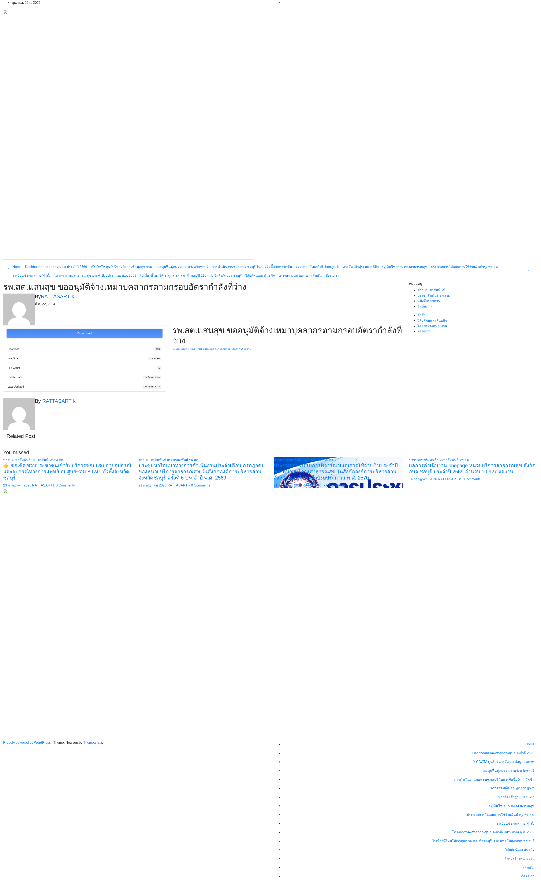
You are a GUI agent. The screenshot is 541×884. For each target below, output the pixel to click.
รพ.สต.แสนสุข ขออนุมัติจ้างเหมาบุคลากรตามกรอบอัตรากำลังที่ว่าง (211, 349)
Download (84, 333)
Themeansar (92, 742)
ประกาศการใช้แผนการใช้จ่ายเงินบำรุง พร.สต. (465, 267)
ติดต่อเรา (332, 275)
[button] (8, 268)
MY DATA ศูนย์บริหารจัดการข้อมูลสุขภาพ (121, 267)
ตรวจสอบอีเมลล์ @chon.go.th (317, 267)
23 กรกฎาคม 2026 (17, 485)
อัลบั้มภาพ (425, 306)
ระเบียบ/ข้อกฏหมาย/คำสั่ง (31, 275)
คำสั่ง (421, 315)
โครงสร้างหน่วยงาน (293, 275)
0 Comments (65, 485)
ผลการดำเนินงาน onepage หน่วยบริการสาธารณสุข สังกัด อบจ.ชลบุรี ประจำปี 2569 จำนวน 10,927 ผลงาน (472, 468)
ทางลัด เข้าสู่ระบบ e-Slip (361, 267)
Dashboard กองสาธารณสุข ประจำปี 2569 (56, 267)
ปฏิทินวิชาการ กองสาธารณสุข (405, 267)
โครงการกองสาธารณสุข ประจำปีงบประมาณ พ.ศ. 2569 (95, 275)
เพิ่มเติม (316, 275)
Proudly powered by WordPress (27, 742)
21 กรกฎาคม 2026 (152, 485)
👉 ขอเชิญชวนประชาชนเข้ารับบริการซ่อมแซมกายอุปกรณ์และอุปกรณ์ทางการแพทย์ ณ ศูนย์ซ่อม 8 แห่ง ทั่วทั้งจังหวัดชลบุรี (67, 472)
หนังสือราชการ (428, 301)
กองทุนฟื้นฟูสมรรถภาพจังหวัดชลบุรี (182, 267)
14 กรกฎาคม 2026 (423, 479)
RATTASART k (57, 296)
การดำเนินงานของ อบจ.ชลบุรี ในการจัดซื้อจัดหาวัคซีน (252, 267)
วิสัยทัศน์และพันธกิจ (260, 275)
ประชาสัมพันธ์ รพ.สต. (433, 295)
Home (17, 267)
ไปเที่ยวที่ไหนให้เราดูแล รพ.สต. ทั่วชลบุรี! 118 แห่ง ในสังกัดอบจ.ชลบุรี (191, 275)
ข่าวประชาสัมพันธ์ (431, 290)
